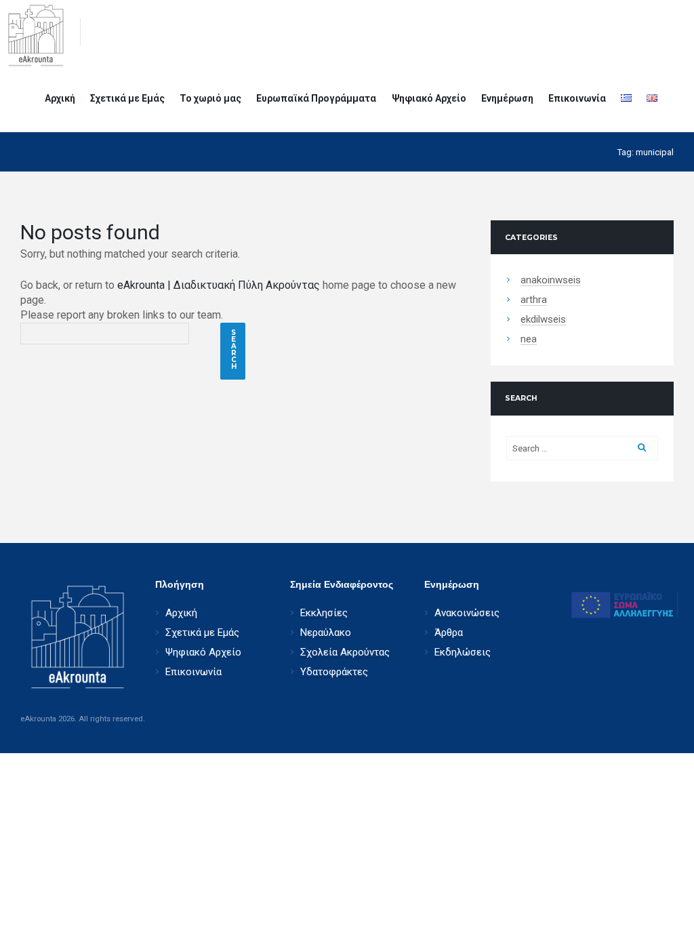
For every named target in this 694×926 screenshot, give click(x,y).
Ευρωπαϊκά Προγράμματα (316, 98)
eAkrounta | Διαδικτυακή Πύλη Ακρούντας (218, 285)
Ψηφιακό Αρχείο (429, 98)
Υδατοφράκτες (334, 672)
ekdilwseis (543, 320)
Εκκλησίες (324, 613)
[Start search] (232, 351)
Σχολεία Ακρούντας (345, 652)
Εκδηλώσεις (462, 652)
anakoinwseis (550, 280)
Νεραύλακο (325, 633)
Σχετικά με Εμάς (127, 98)
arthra (533, 300)
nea (528, 339)
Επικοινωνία (577, 98)
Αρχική (60, 98)
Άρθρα (448, 633)
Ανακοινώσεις (466, 613)
